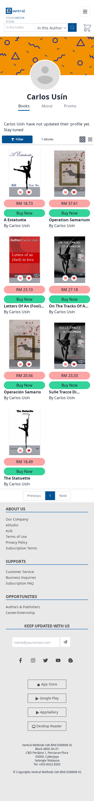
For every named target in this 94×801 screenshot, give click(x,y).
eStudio (12, 525)
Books (24, 106)
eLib (9, 530)
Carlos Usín (47, 97)
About (47, 106)
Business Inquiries (21, 577)
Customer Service (20, 571)
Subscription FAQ (20, 583)
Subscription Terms (21, 548)
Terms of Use (16, 536)
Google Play (49, 698)
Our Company (17, 519)
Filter (19, 139)
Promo (70, 106)
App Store (48, 684)
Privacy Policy (16, 542)
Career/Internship (20, 612)
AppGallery (48, 712)
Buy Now (24, 213)
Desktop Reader (48, 726)
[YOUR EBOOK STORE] (15, 11)
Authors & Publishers (23, 607)
